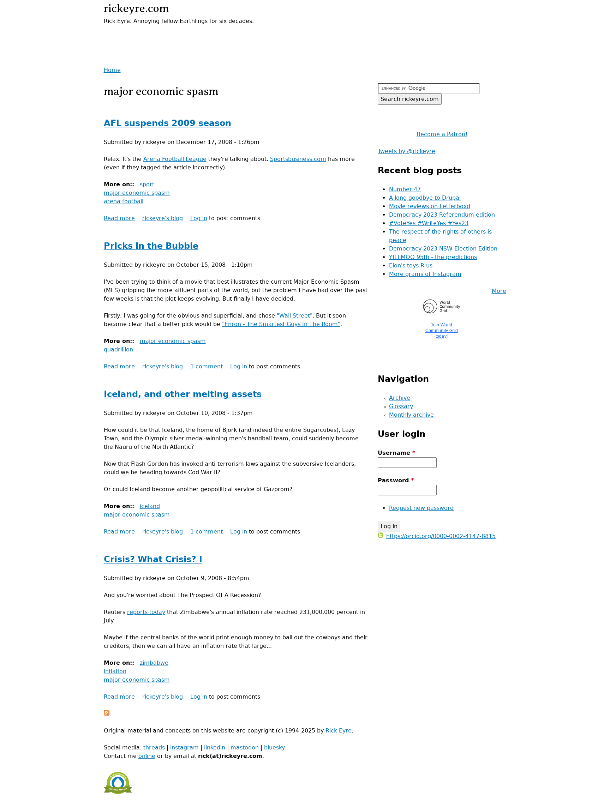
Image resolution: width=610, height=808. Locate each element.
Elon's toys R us (410, 265)
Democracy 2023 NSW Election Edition (443, 248)
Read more (119, 218)
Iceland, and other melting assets (183, 394)
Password (396, 480)
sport (147, 184)
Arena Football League (175, 159)
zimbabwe (154, 662)
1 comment (206, 366)
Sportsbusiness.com (298, 159)
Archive (399, 397)
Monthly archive (411, 414)
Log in (198, 218)
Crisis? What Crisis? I (153, 559)
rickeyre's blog (162, 218)
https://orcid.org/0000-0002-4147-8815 (441, 536)
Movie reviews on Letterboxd (429, 206)
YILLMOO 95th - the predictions (433, 257)
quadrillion (118, 349)
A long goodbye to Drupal (425, 197)
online (146, 756)
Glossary (401, 406)
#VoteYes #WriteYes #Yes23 (428, 223)
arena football (123, 201)
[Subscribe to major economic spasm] (106, 713)
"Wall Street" (294, 315)
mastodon (245, 747)
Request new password (421, 508)
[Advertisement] (186, 36)
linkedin (214, 747)
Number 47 (405, 189)
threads (154, 747)
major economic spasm (137, 192)
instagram (184, 747)
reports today (146, 612)
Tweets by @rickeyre (406, 151)
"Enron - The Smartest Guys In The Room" (281, 324)
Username (396, 453)
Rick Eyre (338, 730)
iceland (150, 506)
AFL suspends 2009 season (167, 123)
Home (112, 70)
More (499, 291)
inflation (115, 671)
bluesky (274, 747)
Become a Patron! (442, 134)
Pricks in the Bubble (151, 246)
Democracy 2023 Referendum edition (442, 214)
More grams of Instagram (425, 274)
